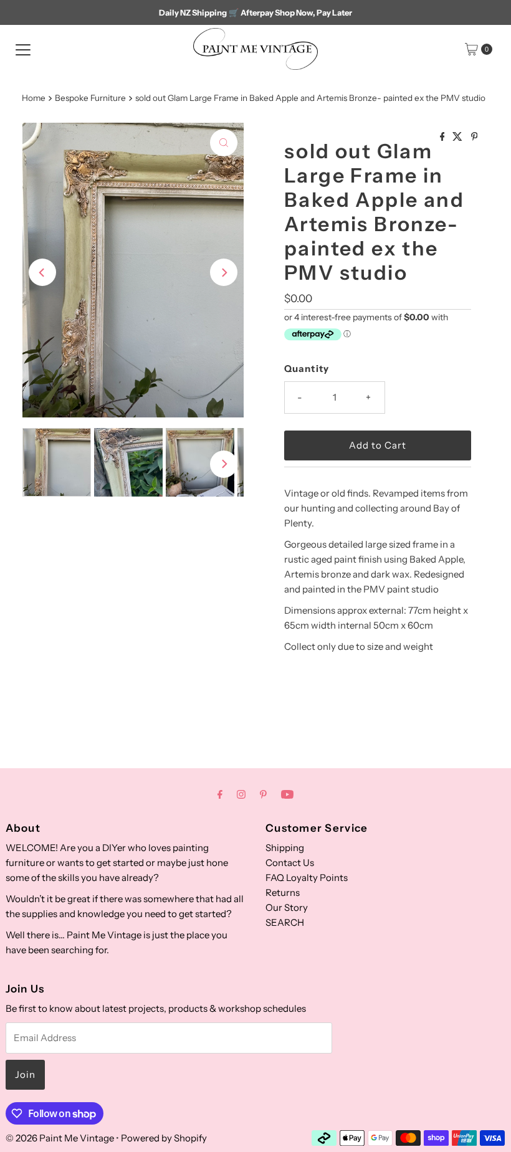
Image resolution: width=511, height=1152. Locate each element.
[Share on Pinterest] (474, 137)
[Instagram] (241, 794)
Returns (282, 892)
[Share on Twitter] (458, 137)
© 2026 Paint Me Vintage (60, 1138)
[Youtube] (287, 794)
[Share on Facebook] (443, 137)
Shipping (284, 848)
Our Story (286, 907)
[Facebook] (219, 794)
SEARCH (284, 922)
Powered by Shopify (164, 1138)
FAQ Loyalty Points (306, 877)
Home (33, 98)
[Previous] (42, 272)
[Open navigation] (23, 49)
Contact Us (289, 863)
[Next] (223, 272)
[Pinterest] (263, 794)
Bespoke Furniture (90, 98)
